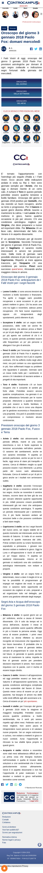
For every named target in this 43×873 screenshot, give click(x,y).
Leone (15, 8)
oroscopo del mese (21, 102)
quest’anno (17, 269)
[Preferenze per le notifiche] (4, 868)
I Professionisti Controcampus (31, 22)
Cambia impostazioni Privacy (16, 866)
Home (4, 28)
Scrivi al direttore (9, 827)
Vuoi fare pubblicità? (10, 830)
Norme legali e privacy (11, 840)
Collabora (6, 822)
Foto (4, 843)
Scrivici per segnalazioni (12, 833)
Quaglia (35, 8)
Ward (25, 8)
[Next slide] (41, 14)
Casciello (5, 8)
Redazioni (6, 817)
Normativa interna (9, 837)
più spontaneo (30, 701)
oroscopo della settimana (21, 92)
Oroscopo (23, 6)
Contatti (5, 820)
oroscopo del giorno (21, 83)
